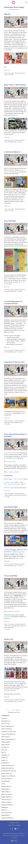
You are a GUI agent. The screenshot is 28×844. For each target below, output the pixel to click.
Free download (6, 812)
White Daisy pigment (9, 487)
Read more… (7, 70)
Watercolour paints (7, 768)
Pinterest (16, 48)
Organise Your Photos (8, 776)
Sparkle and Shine (15, 683)
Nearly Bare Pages (7, 805)
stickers (4, 757)
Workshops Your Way (8, 770)
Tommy (23, 553)
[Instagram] (12, 828)
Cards (9, 625)
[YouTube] (15, 828)
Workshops (5, 763)
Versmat (20, 194)
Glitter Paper (5, 789)
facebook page (8, 171)
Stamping (10, 422)
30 (12, 710)
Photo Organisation (7, 726)
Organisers (5, 755)
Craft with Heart (6, 778)
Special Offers (6, 773)
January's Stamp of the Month (11, 452)
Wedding (4, 807)
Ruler (24, 198)
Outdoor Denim (20, 558)
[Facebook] (10, 828)
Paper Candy (5, 791)
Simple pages (6, 742)
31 (14, 710)
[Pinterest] (18, 828)
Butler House (14, 115)
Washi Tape (5, 744)
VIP (3, 784)
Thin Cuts (5, 723)
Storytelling (5, 781)
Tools (4, 750)
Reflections (18, 276)
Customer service (14, 822)
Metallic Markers (6, 797)
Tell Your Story (6, 799)
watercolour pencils (7, 765)
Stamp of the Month (22, 495)
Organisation (5, 815)
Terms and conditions (14, 825)
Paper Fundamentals (8, 739)
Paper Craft (10, 627)
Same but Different (7, 818)
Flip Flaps (5, 747)
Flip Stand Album (8, 413)
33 (19, 710)
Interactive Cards (7, 794)
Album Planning (6, 729)
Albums (4, 760)
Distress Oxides (6, 802)
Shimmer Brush (6, 786)
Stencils (4, 810)
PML (3, 752)
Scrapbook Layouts (12, 141)
